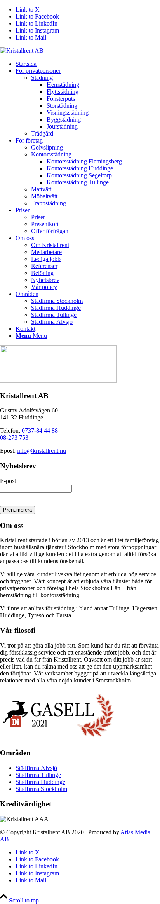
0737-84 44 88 (40, 430)
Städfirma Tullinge (38, 775)
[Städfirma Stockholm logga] (21, 50)
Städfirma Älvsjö (36, 768)
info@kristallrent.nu (41, 450)
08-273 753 (14, 437)
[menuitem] (88, 63)
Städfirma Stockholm (41, 788)
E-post (8, 481)
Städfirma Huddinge (40, 782)
